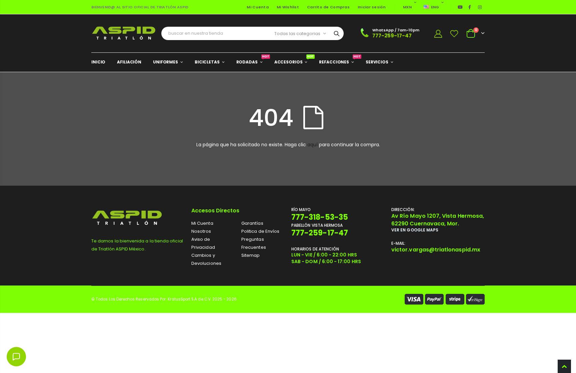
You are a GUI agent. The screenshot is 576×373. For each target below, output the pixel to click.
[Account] (438, 33)
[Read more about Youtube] (460, 7)
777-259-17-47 (392, 35)
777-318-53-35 (319, 217)
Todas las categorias (297, 33)
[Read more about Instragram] (480, 7)
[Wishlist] (454, 33)
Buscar (337, 33)
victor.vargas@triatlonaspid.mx (435, 249)
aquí (312, 144)
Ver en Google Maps (414, 230)
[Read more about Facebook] (469, 7)
